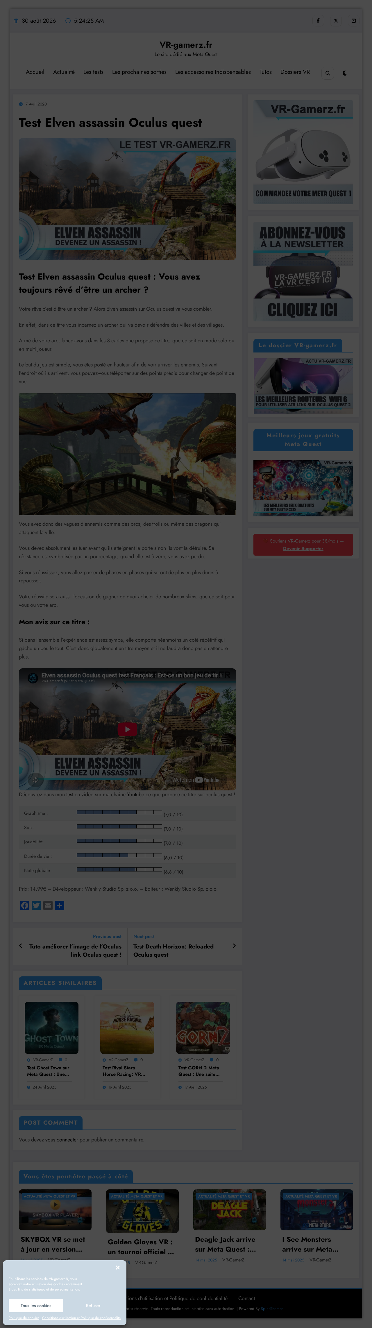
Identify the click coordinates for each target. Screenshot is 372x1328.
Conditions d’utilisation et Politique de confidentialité (81, 1317)
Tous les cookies (36, 1305)
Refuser (93, 1305)
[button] (118, 1267)
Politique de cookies (24, 1317)
